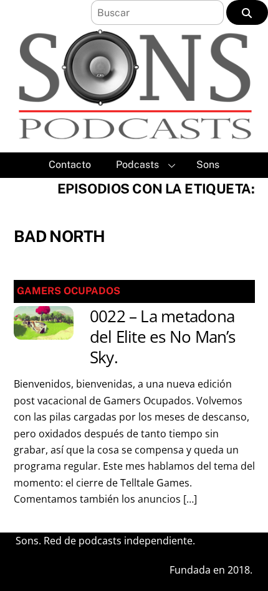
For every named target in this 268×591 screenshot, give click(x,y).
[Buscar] (247, 12)
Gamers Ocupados (68, 291)
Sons (207, 164)
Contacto (70, 164)
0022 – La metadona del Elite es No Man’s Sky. (163, 337)
